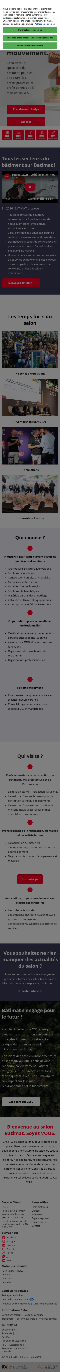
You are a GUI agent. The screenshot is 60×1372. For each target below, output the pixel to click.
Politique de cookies (45, 23)
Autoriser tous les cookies (30, 45)
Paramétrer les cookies (30, 29)
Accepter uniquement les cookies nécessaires (30, 37)
